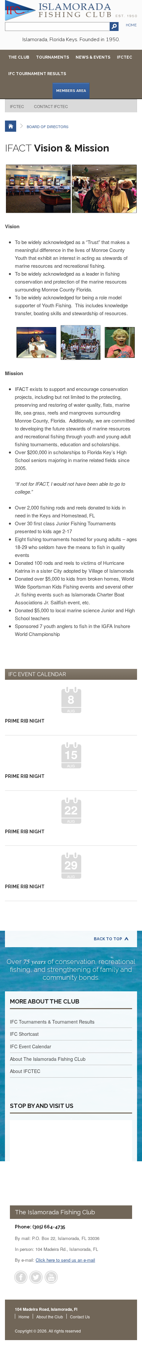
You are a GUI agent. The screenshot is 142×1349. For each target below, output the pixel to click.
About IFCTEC (25, 1071)
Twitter (36, 1277)
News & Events (93, 57)
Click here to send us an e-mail (65, 1260)
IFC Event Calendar (30, 1046)
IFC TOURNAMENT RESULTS (37, 73)
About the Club (49, 1316)
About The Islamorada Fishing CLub (48, 1059)
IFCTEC (124, 57)
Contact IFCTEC (51, 106)
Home (131, 25)
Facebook (21, 1277)
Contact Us (80, 1316)
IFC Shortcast (24, 1034)
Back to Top (108, 939)
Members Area (71, 91)
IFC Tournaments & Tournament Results (52, 1021)
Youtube (51, 1277)
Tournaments (52, 57)
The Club (18, 57)
